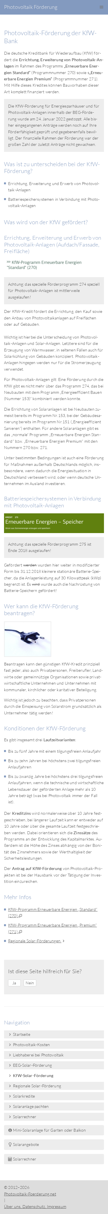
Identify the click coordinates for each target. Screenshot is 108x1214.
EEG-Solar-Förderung (32, 1065)
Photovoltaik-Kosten (31, 1044)
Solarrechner (24, 1116)
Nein (30, 982)
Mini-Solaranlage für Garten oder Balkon (49, 1130)
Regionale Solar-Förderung (36, 1085)
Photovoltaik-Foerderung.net (30, 1193)
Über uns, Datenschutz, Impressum (35, 1206)
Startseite (21, 1034)
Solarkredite (23, 1096)
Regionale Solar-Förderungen (34, 940)
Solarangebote (25, 1144)
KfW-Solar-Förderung (32, 1075)
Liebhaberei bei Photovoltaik (38, 1054)
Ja (14, 982)
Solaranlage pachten (30, 1106)
